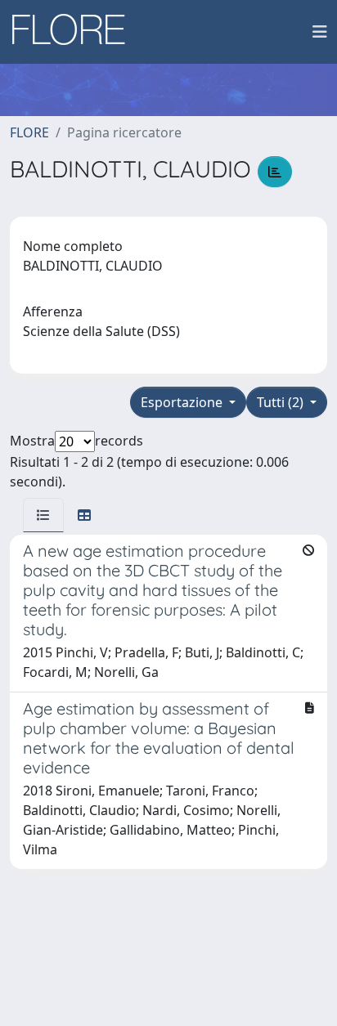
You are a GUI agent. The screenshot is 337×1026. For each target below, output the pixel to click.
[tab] (43, 515)
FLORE (29, 132)
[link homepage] (74, 32)
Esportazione (183, 402)
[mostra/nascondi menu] (319, 32)
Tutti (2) (282, 402)
